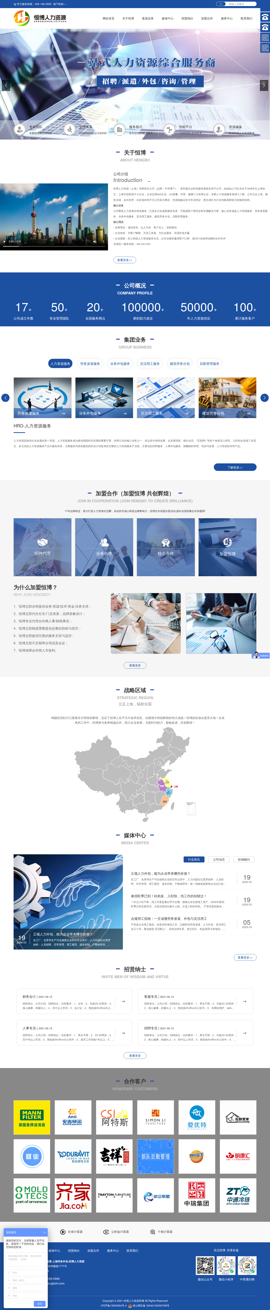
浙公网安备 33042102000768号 (150, 1305)
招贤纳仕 (187, 18)
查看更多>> (124, 260)
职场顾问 (244, 859)
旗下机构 (58, 4)
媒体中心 (168, 18)
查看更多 (135, 665)
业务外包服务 (120, 363)
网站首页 (108, 18)
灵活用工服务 (150, 363)
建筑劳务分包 (180, 363)
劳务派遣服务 (90, 363)
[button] (6, 85)
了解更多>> (235, 467)
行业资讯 (194, 859)
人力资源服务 (60, 363)
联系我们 (246, 18)
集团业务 (148, 18)
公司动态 (219, 859)
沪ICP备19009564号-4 (114, 1305)
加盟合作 (207, 18)
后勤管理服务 (209, 363)
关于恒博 (128, 18)
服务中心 (227, 18)
